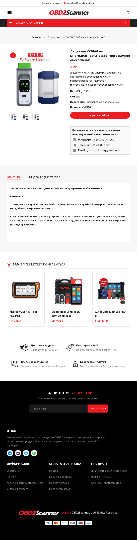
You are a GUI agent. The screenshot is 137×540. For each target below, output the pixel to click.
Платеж (53, 470)
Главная (36, 37)
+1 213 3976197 (101, 145)
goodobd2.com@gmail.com (81, 3)
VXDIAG (86, 107)
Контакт (12, 476)
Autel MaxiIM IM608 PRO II (110, 313)
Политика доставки (61, 476)
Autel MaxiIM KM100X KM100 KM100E (66, 313)
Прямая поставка (59, 482)
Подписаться (98, 408)
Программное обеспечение (102, 102)
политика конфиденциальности (26, 482)
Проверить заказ (51, 3)
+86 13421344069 (104, 139)
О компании (14, 470)
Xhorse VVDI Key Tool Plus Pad (23, 313)
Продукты (54, 37)
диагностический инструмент (109, 470)
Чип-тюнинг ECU (101, 476)
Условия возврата (17, 488)
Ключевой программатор (106, 482)
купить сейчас (100, 115)
